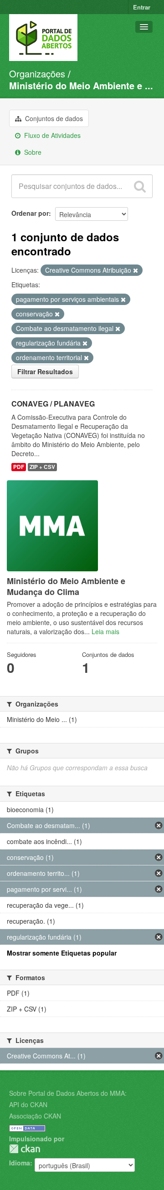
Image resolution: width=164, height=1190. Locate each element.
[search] (140, 186)
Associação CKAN (35, 1115)
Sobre (31, 152)
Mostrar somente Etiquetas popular (62, 952)
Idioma (19, 1162)
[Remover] (135, 270)
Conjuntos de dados (53, 118)
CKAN (24, 1149)
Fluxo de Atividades (51, 135)
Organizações (37, 73)
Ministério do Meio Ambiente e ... (81, 85)
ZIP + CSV (42, 467)
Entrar (141, 7)
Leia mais (105, 631)
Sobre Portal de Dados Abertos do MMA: (68, 1093)
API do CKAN (28, 1104)
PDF (18, 467)
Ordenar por (30, 213)
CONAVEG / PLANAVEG (53, 403)
